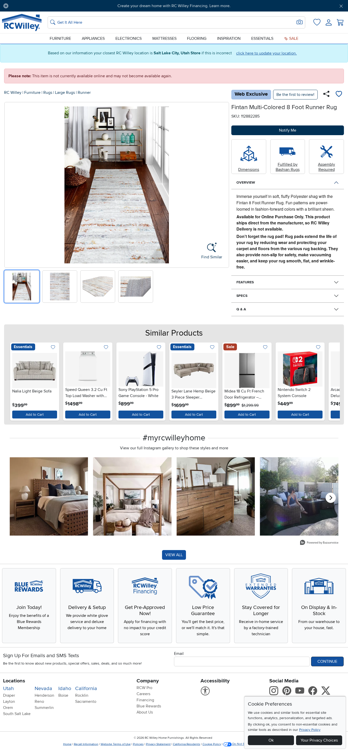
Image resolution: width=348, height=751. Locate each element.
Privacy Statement (158, 744)
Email (179, 653)
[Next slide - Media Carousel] (331, 498)
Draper (9, 695)
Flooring (196, 38)
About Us (145, 712)
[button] (39, 5)
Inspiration (228, 38)
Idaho (64, 688)
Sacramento (85, 701)
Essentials (262, 38)
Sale (293, 38)
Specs (241, 296)
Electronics (128, 38)
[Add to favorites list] (339, 95)
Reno (39, 701)
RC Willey (12, 92)
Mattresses (164, 38)
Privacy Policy (309, 730)
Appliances (93, 38)
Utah (8, 688)
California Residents (186, 744)
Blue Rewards (149, 706)
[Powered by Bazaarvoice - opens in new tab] (319, 543)
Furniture (60, 38)
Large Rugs (65, 92)
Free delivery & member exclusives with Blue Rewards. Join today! (174, 5)
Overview (245, 182)
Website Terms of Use (116, 744)
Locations (14, 681)
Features (245, 282)
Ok (271, 740)
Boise (63, 695)
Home (67, 744)
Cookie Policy (212, 744)
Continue (327, 661)
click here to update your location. (266, 53)
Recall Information (86, 744)
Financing (145, 700)
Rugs (47, 92)
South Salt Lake (17, 713)
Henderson (44, 695)
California (86, 688)
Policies (138, 744)
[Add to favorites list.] (53, 347)
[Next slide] (223, 183)
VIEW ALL (174, 554)
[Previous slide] (10, 183)
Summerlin (44, 707)
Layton (9, 701)
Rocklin (81, 695)
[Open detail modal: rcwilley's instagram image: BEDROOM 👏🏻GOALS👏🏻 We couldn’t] (132, 496)
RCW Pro (144, 687)
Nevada (43, 688)
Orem (8, 707)
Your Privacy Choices (319, 740)
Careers (143, 693)
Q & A (241, 309)
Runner (84, 92)
